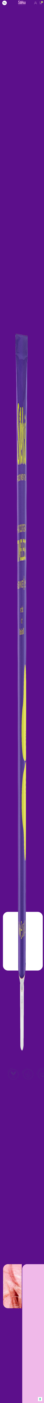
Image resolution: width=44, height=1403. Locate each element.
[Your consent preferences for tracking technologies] (40, 1399)
